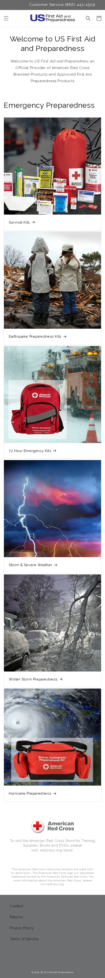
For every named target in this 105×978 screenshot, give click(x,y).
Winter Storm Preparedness (33, 679)
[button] (6, 18)
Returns (16, 917)
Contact (16, 906)
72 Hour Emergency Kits (30, 451)
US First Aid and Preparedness (57, 972)
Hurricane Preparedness (30, 793)
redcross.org (55, 884)
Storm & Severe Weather (30, 565)
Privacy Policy (22, 928)
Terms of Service (24, 939)
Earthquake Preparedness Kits (35, 336)
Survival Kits (19, 222)
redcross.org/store (56, 850)
